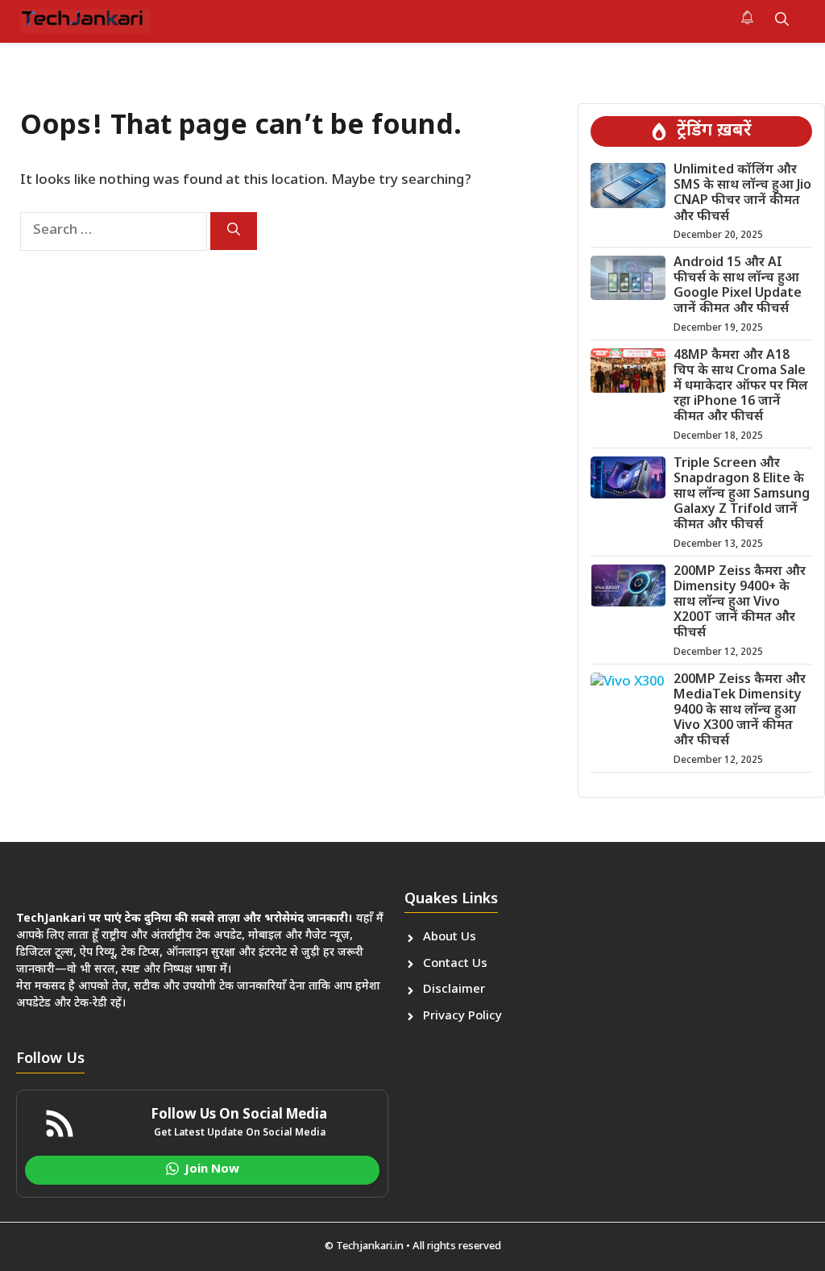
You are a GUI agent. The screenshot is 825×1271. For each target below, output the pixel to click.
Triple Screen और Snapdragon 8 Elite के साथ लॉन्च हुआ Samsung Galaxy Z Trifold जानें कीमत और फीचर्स (742, 495)
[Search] (233, 231)
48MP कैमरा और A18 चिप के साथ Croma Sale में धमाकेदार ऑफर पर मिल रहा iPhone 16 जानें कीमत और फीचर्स (741, 387)
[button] (782, 21)
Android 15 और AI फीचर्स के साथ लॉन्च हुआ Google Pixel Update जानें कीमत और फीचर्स (738, 287)
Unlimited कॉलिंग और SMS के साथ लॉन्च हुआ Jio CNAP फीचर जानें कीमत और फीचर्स (742, 194)
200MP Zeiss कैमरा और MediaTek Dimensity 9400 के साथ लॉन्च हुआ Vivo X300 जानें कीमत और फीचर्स (740, 711)
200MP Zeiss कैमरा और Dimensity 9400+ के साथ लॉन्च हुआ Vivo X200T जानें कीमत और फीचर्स (740, 603)
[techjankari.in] (85, 21)
